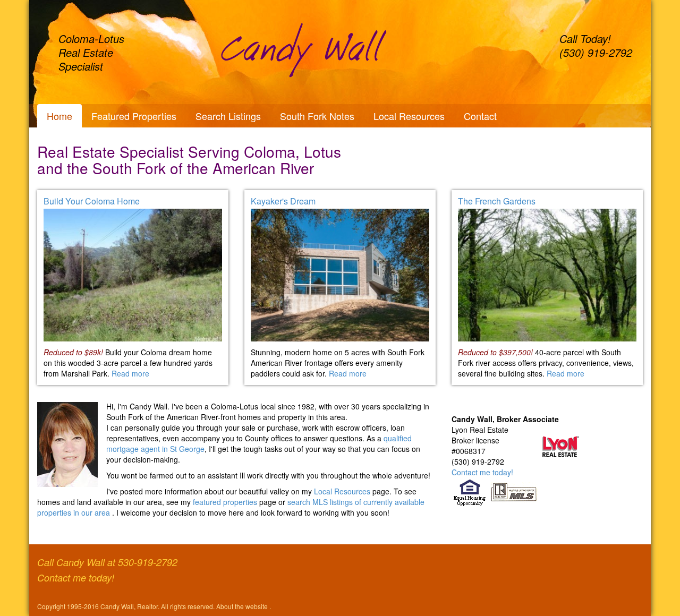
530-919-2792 (147, 562)
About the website (242, 606)
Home (59, 116)
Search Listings (228, 116)
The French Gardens (497, 201)
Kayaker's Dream (283, 201)
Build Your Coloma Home (92, 201)
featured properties (226, 502)
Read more (130, 373)
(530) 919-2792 (595, 52)
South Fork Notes (317, 116)
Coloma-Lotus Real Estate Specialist (91, 52)
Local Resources (409, 116)
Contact (480, 116)
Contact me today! (482, 472)
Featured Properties (133, 116)
